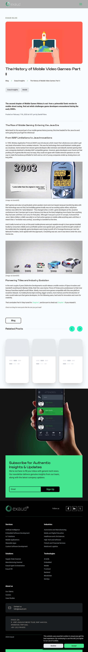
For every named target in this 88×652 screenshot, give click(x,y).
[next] (79, 329)
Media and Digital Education (54, 533)
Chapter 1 (61, 302)
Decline (53, 646)
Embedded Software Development (18, 533)
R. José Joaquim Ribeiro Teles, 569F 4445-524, (29, 622)
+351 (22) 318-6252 (18, 627)
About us (9, 586)
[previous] (72, 329)
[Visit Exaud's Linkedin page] (74, 508)
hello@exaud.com (20, 609)
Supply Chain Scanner (13, 559)
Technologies (49, 554)
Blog (13, 320)
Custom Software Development (17, 546)
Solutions (9, 554)
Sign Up (50, 489)
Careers (8, 595)
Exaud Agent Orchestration (15, 566)
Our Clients (9, 591)
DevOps (47, 579)
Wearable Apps (11, 543)
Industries (48, 524)
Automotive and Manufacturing (55, 530)
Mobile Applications (12, 540)
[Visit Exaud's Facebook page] (68, 508)
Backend (47, 572)
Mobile (24, 90)
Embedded (48, 562)
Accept (74, 646)
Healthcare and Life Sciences (54, 536)
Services (9, 524)
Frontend (47, 569)
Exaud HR (9, 569)
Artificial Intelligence (13, 530)
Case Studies (10, 598)
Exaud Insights (12, 90)
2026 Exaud (10, 637)
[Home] (13, 4)
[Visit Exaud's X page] (80, 508)
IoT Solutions (10, 536)
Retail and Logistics (51, 546)
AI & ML (47, 559)
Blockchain (48, 576)
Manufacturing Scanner (14, 562)
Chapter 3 (35, 302)
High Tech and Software (52, 540)
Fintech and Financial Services (54, 543)
